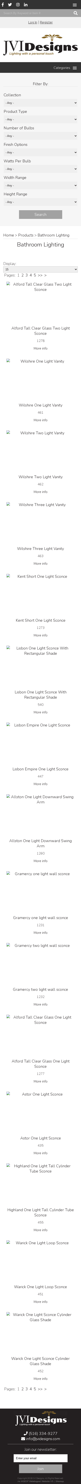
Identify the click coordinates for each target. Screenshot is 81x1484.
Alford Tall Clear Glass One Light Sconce (41, 1064)
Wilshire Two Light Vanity (41, 477)
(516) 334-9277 (42, 1433)
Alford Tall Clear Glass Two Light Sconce (40, 331)
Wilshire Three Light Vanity (40, 548)
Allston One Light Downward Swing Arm (40, 843)
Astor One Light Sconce (40, 1138)
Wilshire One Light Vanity (40, 405)
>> (40, 275)
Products (25, 235)
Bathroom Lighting (53, 235)
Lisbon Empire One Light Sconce (40, 769)
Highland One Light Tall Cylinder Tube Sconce (40, 1212)
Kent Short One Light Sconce (40, 620)
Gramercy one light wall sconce (40, 917)
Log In (32, 22)
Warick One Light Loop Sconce (40, 1286)
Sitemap (60, 1481)
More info (41, 348)
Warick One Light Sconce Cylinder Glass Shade (40, 1361)
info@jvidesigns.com (42, 1438)
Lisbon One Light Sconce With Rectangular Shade (41, 695)
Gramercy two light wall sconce (40, 989)
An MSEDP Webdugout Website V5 (35, 1481)
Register (46, 22)
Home (8, 235)
